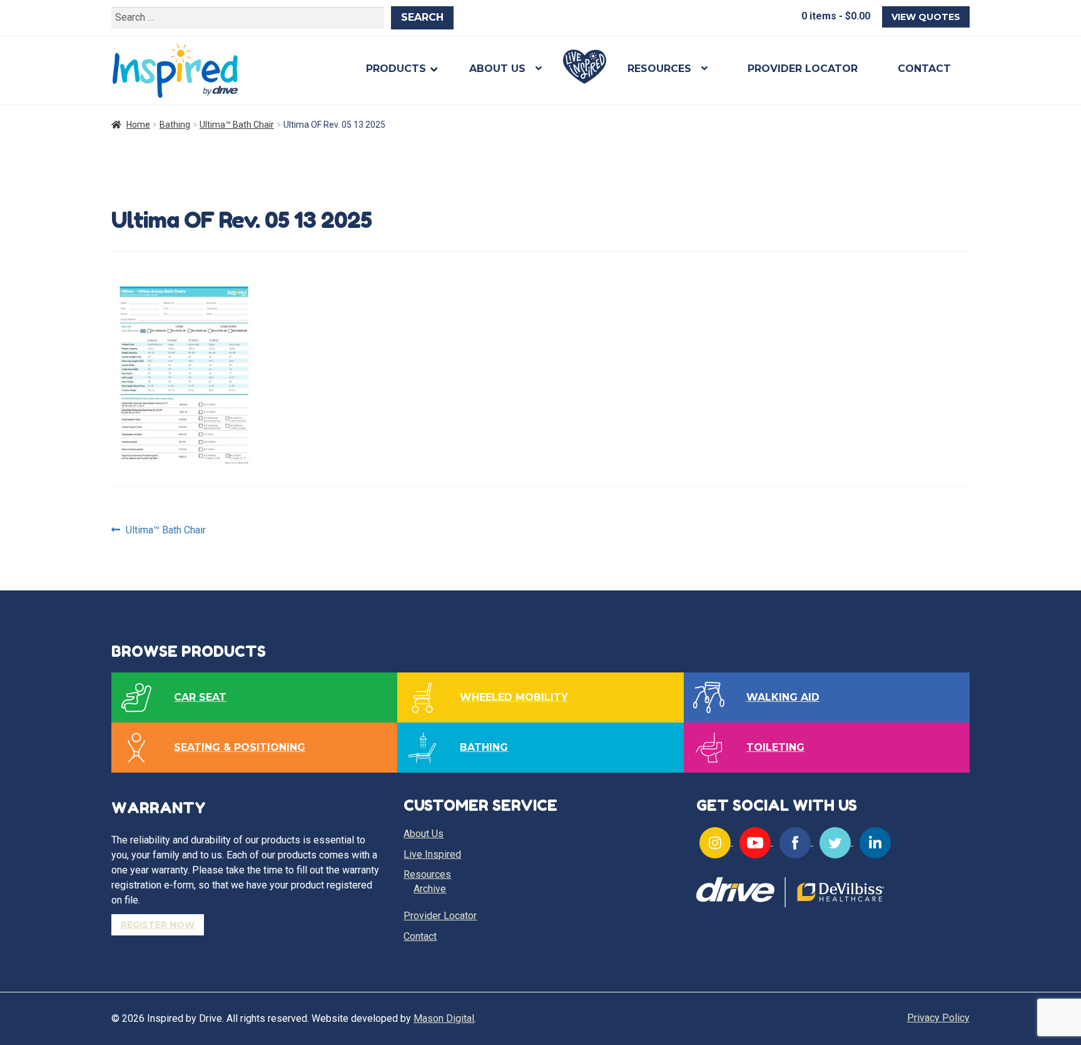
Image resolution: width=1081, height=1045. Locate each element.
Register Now (158, 924)
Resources (659, 69)
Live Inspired (584, 66)
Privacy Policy (938, 1018)
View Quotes (925, 17)
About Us (497, 69)
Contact (924, 69)
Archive (430, 889)
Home (138, 125)
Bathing (175, 125)
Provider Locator (803, 69)
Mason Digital (444, 1018)
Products (396, 69)
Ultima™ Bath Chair (237, 125)
